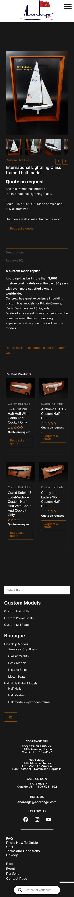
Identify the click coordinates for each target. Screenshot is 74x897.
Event (10, 868)
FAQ (9, 838)
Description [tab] (14, 252)
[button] (68, 6)
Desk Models (17, 663)
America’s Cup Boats (22, 649)
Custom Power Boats (19, 618)
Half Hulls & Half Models (20, 683)
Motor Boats (16, 676)
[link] (10, 717)
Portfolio (12, 873)
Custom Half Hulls (16, 611)
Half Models (16, 695)
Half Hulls (14, 688)
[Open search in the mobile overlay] (37, 890)
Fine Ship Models (16, 644)
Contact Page (16, 878)
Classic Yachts (18, 656)
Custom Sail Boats (17, 625)
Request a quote (22, 228)
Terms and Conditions (23, 851)
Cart (9, 846)
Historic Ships (18, 670)
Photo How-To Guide (22, 842)
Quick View (20, 394)
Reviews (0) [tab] (14, 260)
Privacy (12, 855)
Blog (9, 863)
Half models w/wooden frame (29, 702)
